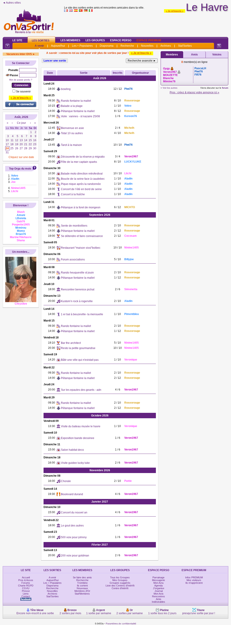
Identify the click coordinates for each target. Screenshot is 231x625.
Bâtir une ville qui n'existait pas (80, 359)
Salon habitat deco (72, 449)
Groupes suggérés (120, 582)
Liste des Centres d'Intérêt (120, 585)
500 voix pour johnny (74, 537)
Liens (26, 593)
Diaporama (106, 45)
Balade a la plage (72, 106)
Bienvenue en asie (72, 128)
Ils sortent (82, 585)
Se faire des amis (82, 577)
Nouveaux (82, 588)
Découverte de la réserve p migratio (83, 156)
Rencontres (158, 596)
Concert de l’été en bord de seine (81, 189)
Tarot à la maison (71, 145)
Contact (25, 596)
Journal (159, 591)
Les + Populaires (82, 45)
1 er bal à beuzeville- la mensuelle (82, 314)
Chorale (66, 481)
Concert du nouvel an (74, 512)
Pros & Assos (25, 580)
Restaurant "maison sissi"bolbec (80, 247)
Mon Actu (158, 582)
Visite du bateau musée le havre (80, 426)
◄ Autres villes (12, 2)
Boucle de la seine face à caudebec (83, 178)
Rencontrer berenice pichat (77, 289)
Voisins (217, 54)
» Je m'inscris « (174, 11)
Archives (165, 45)
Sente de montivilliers (74, 225)
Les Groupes (95, 40)
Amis (194, 54)
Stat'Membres (82, 593)
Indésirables (158, 601)
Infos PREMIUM (194, 577)
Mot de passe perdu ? (20, 79)
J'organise (158, 588)
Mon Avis (159, 593)
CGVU (25, 588)
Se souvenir (23, 91)
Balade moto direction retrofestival (82, 173)
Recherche (127, 45)
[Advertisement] (146, 23)
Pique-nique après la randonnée (81, 184)
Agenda (158, 585)
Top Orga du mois (20, 168)
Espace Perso (120, 40)
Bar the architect (71, 343)
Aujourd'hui (58, 45)
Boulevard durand (72, 494)
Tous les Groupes (120, 577)
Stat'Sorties (185, 45)
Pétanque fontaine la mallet (78, 111)
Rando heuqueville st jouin (77, 272)
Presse (26, 591)
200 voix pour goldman (75, 555)
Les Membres (70, 40)
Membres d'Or (82, 591)
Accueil (26, 577)
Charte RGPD (25, 585)
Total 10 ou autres (72, 133)
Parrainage (158, 577)
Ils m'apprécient (194, 582)
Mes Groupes (119, 580)
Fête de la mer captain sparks (79, 161)
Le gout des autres (72, 525)
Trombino (82, 582)
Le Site (17, 40)
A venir (39, 45)
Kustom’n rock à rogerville (77, 301)
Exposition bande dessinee (77, 438)
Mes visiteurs (194, 580)
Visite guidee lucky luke (75, 462)
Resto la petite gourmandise (78, 348)
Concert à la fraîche (73, 194)
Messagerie (158, 580)
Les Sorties (40, 40)
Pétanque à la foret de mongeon (80, 207)
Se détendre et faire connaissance (82, 236)
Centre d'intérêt (120, 588)
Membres (172, 54)
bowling (66, 89)
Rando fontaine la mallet (76, 100)
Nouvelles (147, 45)
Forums (25, 582)
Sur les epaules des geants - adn (81, 389)
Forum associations (73, 259)
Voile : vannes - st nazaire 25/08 (80, 116)
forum (225, 88)
